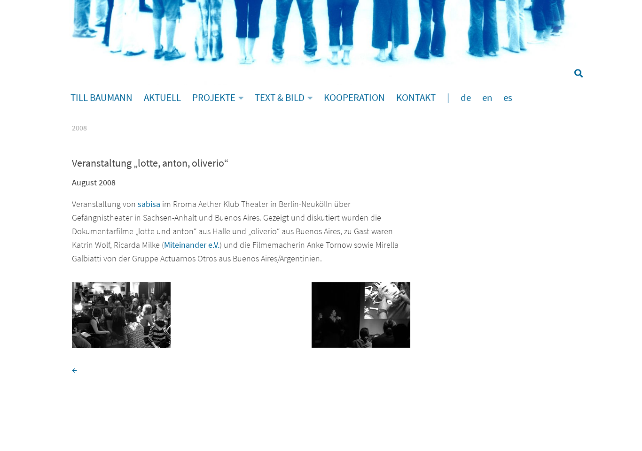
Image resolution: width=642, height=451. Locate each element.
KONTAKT (416, 98)
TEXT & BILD (280, 98)
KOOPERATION (354, 98)
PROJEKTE (213, 98)
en (487, 98)
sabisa (149, 204)
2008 (79, 127)
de (466, 98)
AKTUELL (162, 98)
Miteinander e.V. (191, 244)
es (507, 98)
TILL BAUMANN (101, 98)
